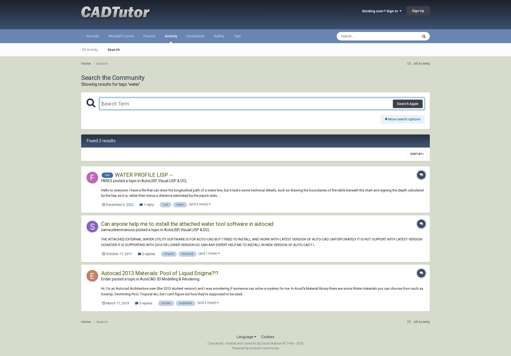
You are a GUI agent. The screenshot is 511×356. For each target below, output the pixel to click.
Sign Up (418, 11)
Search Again (407, 104)
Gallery (219, 36)
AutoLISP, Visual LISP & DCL (164, 181)
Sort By (416, 154)
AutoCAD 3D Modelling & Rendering (169, 279)
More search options (404, 119)
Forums (149, 36)
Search (114, 50)
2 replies (148, 254)
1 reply (148, 205)
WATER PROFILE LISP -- (144, 175)
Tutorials (92, 36)
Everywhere (402, 36)
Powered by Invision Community (255, 348)
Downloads (195, 36)
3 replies (145, 303)
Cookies (267, 337)
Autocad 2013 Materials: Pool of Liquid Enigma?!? (159, 273)
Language (245, 337)
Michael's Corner (121, 36)
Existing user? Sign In (380, 11)
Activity (171, 36)
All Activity (90, 50)
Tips (237, 36)
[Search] (424, 36)
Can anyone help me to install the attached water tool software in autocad (187, 224)
